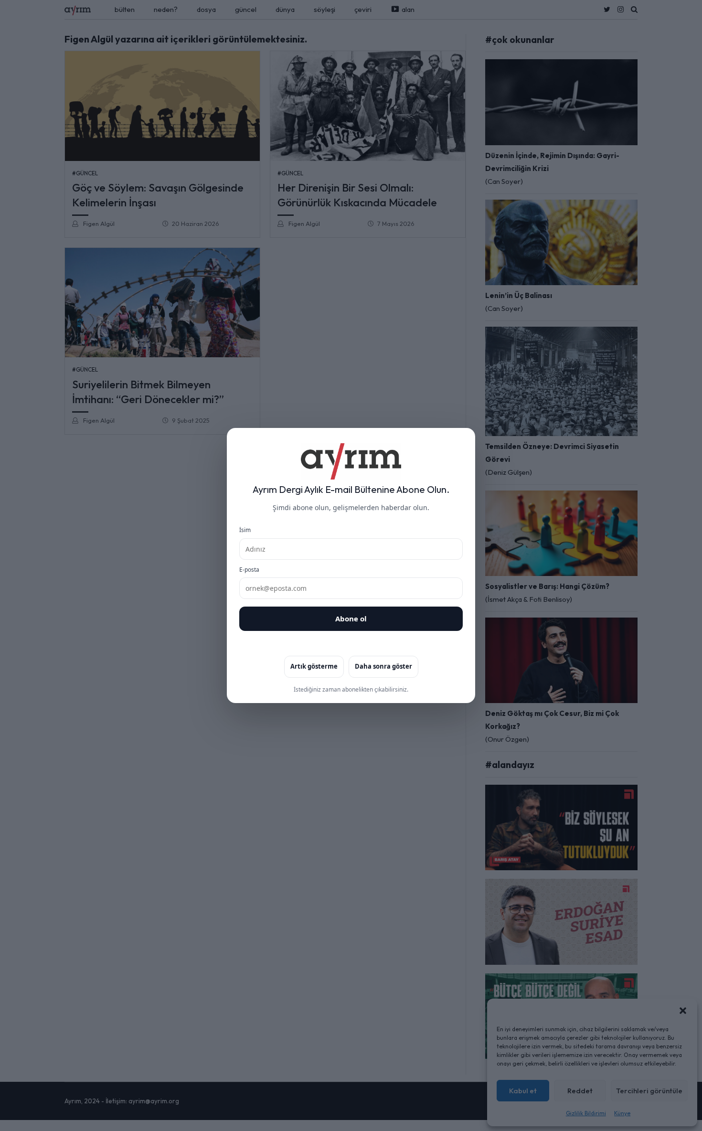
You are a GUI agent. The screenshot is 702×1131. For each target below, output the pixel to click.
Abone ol (351, 618)
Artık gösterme (314, 666)
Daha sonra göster (383, 666)
